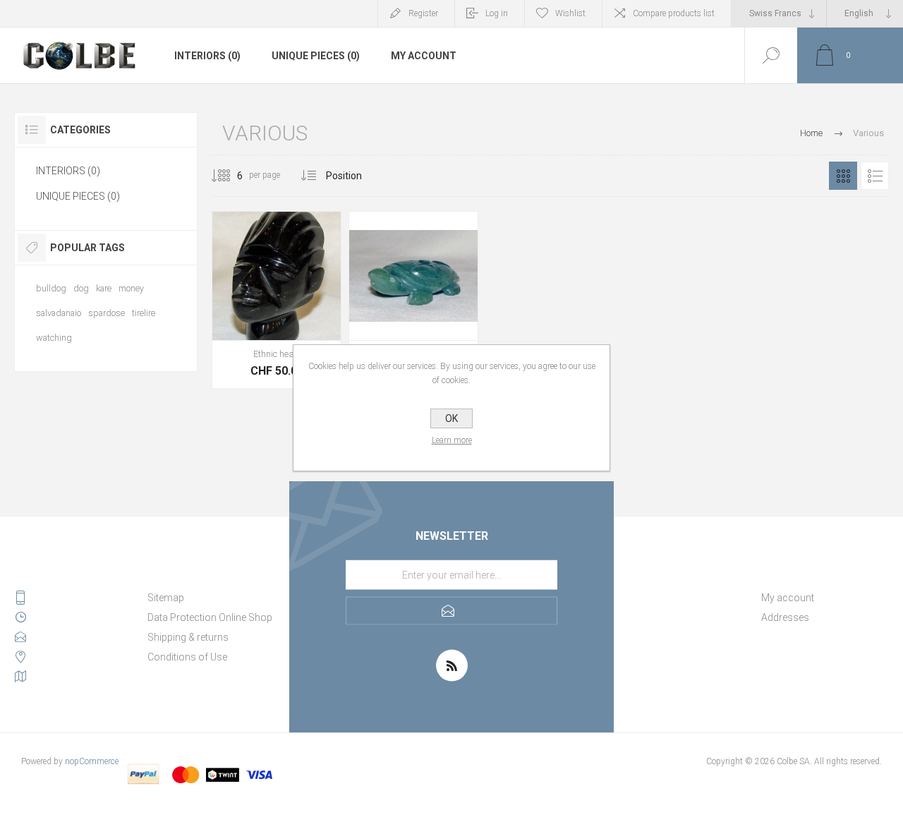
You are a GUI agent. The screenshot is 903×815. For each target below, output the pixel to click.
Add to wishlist (293, 305)
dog (81, 288)
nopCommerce (92, 761)
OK (451, 418)
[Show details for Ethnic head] (276, 300)
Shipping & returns (188, 637)
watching (54, 337)
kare (103, 288)
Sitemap (165, 597)
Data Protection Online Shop (209, 617)
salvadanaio (58, 313)
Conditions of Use (187, 657)
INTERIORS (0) (207, 55)
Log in (496, 13)
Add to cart (261, 305)
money (131, 288)
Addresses (785, 617)
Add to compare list (324, 305)
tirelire (143, 313)
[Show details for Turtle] (413, 300)
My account (423, 55)
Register (423, 13)
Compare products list (674, 13)
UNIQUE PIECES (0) (316, 55)
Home (811, 133)
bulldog (51, 288)
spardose (106, 313)
